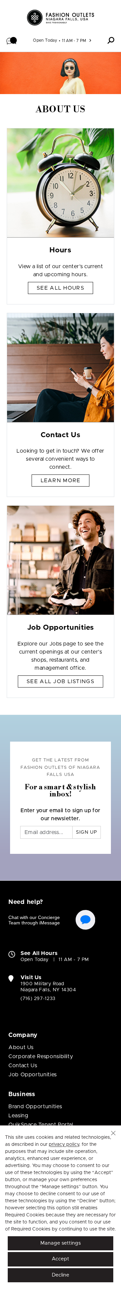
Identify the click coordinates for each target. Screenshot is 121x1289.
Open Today (45, 40)
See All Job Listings (60, 681)
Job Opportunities (32, 1074)
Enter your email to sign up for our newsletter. (60, 814)
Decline (60, 1275)
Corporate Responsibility (40, 1056)
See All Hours (60, 288)
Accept (60, 1258)
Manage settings (60, 1243)
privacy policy (64, 1144)
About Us (21, 1047)
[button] (12, 40)
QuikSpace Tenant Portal (40, 1124)
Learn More (61, 480)
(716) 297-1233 (38, 998)
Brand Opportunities (35, 1106)
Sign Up (86, 832)
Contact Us (22, 1065)
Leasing (18, 1115)
